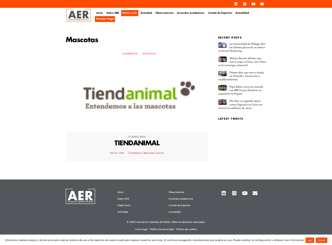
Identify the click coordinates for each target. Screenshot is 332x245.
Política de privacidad (162, 229)
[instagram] (244, 3)
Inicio (99, 13)
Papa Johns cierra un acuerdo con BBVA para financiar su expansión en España (240, 90)
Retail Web (117, 153)
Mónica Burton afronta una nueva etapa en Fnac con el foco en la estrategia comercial (242, 62)
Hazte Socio (124, 205)
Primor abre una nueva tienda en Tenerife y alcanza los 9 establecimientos (241, 76)
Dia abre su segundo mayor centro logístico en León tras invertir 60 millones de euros (240, 104)
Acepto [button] (321, 240)
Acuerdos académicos (190, 13)
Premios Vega (105, 19)
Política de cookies (186, 229)
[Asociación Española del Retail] (79, 20)
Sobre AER (112, 13)
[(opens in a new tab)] (137, 126)
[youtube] (253, 3)
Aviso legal (141, 229)
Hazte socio (129, 13)
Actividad (146, 13)
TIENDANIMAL (136, 143)
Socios (160, 152)
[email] (262, 3)
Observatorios (164, 13)
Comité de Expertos (220, 13)
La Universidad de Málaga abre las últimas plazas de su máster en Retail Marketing (241, 47)
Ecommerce (129, 53)
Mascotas (149, 53)
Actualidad (242, 13)
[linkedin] (236, 3)
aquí (310, 240)
